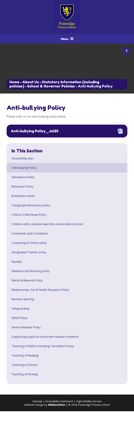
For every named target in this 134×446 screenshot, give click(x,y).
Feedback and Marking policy (30, 271)
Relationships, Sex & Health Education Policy (40, 290)
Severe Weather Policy (26, 327)
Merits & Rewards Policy (27, 280)
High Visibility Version (89, 401)
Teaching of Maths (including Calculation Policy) (43, 346)
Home (14, 82)
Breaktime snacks (23, 196)
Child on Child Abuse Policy (29, 215)
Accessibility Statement (59, 401)
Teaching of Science (25, 365)
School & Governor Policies (51, 86)
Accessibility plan (23, 158)
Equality (17, 261)
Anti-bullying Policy (95, 86)
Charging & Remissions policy (31, 205)
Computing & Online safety (29, 243)
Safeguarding (20, 308)
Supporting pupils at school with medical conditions (45, 337)
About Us (30, 82)
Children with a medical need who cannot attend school (47, 224)
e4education (56, 404)
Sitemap (37, 401)
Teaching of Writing (25, 374)
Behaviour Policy (22, 186)
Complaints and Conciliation (30, 233)
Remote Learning (23, 299)
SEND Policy (19, 318)
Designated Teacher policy (29, 252)
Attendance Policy (23, 177)
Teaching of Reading (25, 355)
